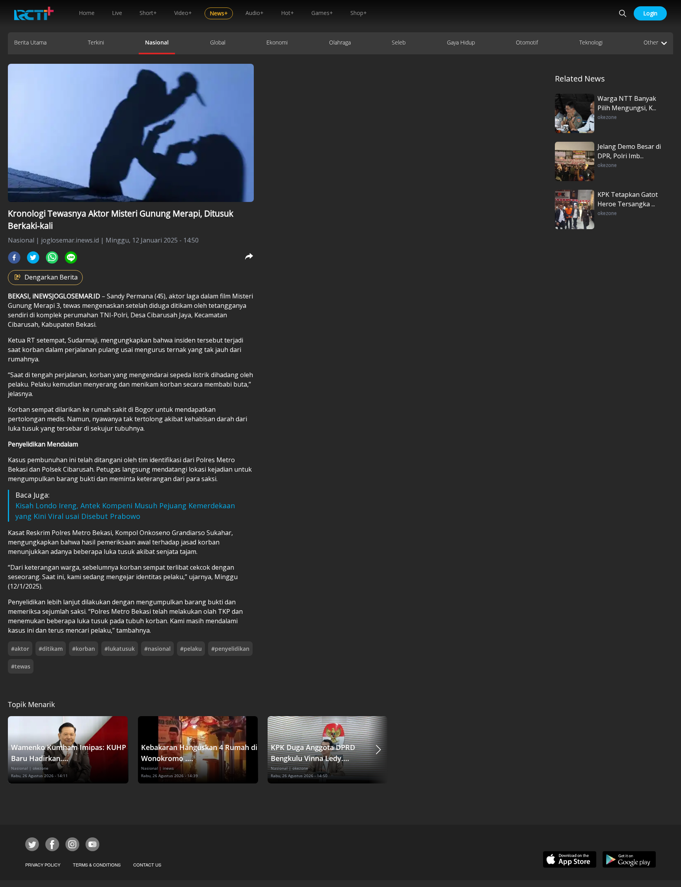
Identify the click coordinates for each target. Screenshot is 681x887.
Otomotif (527, 42)
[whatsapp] (52, 257)
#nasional (157, 648)
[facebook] (14, 257)
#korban (83, 648)
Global (217, 42)
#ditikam (51, 648)
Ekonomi (277, 42)
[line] (71, 257)
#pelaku (191, 648)
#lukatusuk (119, 648)
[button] (378, 749)
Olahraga (340, 42)
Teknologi (591, 42)
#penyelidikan (230, 648)
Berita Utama (30, 42)
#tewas (20, 666)
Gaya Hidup (461, 42)
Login (650, 13)
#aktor (20, 648)
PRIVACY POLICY (42, 864)
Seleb (399, 42)
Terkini (96, 42)
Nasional (157, 42)
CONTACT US (147, 864)
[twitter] (33, 257)
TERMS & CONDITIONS (97, 864)
